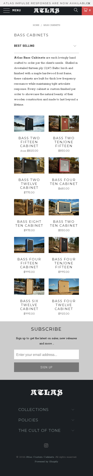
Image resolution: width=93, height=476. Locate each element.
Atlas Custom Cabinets (40, 457)
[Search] (75, 10)
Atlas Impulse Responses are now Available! (46, 3)
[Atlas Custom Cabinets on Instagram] (46, 446)
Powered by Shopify (46, 461)
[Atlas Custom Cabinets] (46, 11)
